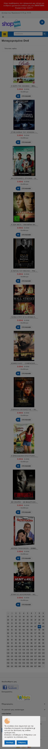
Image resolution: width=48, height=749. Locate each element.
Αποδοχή (9, 742)
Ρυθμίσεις (22, 742)
